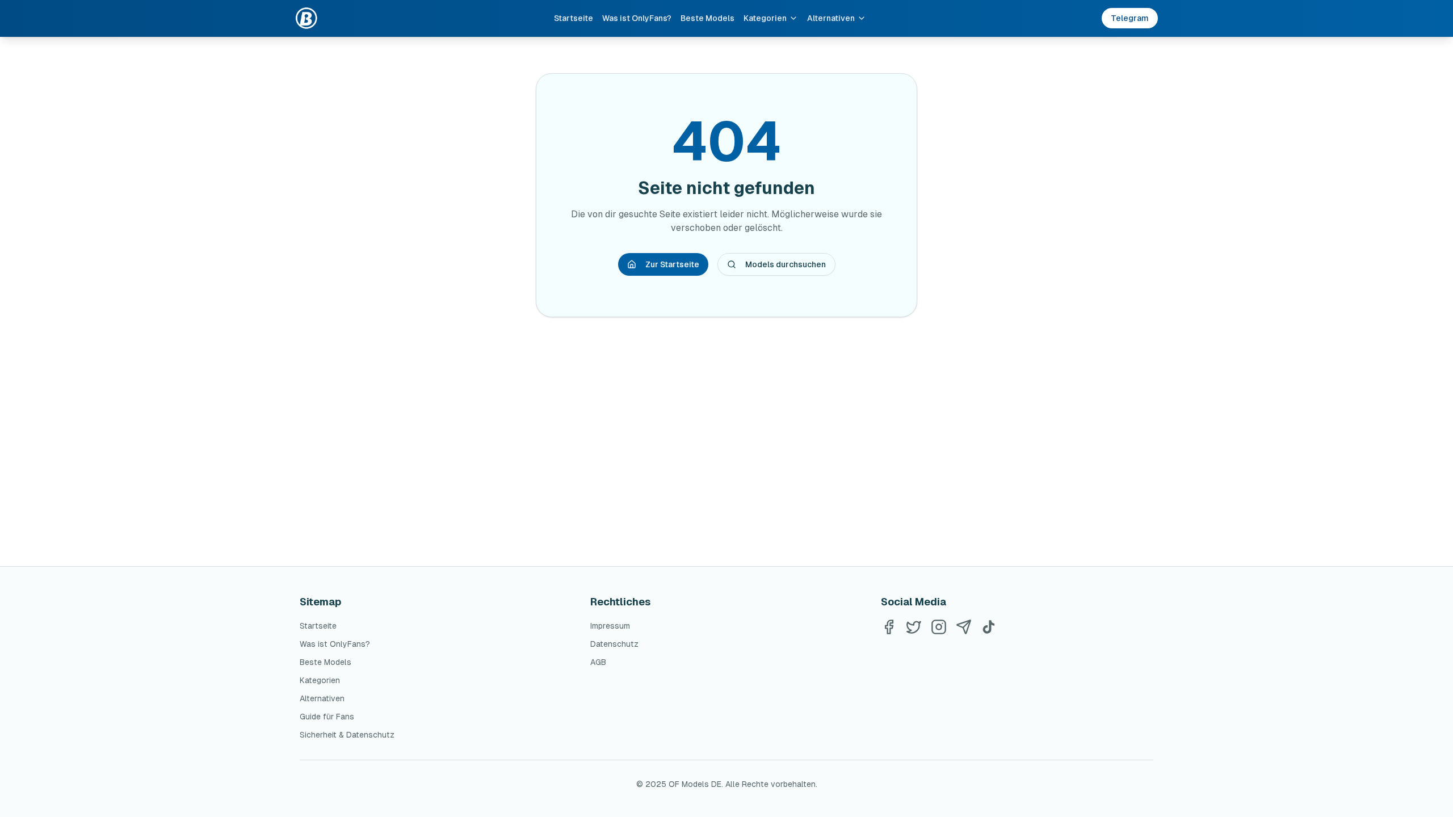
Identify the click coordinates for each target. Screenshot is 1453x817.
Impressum (610, 625)
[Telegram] (964, 627)
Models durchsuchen (785, 264)
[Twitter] (914, 627)
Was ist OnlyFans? (636, 18)
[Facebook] (889, 627)
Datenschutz (614, 643)
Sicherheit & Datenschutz (347, 734)
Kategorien (765, 18)
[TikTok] (989, 627)
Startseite (573, 18)
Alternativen (831, 18)
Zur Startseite (672, 264)
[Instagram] (939, 627)
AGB (598, 662)
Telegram (1130, 18)
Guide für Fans (327, 716)
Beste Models (707, 18)
